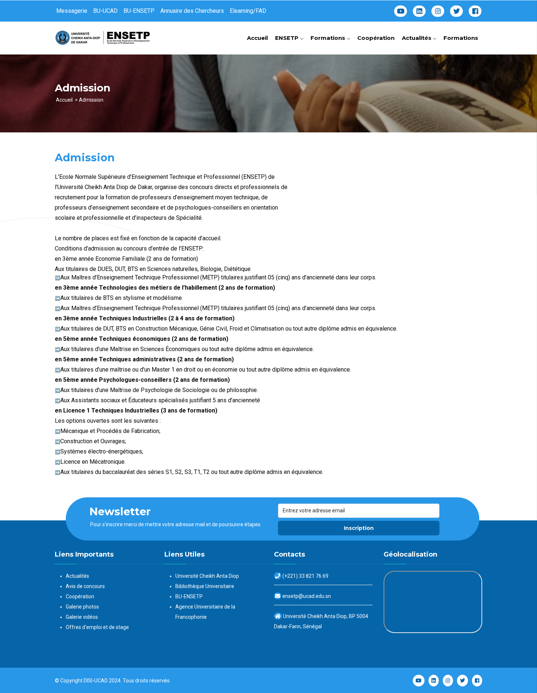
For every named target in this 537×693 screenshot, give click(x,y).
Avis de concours (85, 586)
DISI (88, 680)
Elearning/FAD (248, 10)
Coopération (376, 37)
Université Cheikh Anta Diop (207, 576)
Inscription (359, 528)
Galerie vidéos (82, 617)
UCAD (101, 680)
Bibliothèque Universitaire (204, 586)
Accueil (257, 37)
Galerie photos (82, 607)
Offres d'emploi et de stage (97, 627)
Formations (329, 37)
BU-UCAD (105, 10)
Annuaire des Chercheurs (192, 10)
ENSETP (287, 37)
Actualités (417, 37)
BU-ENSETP (139, 10)
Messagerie (71, 10)
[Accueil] (104, 35)
